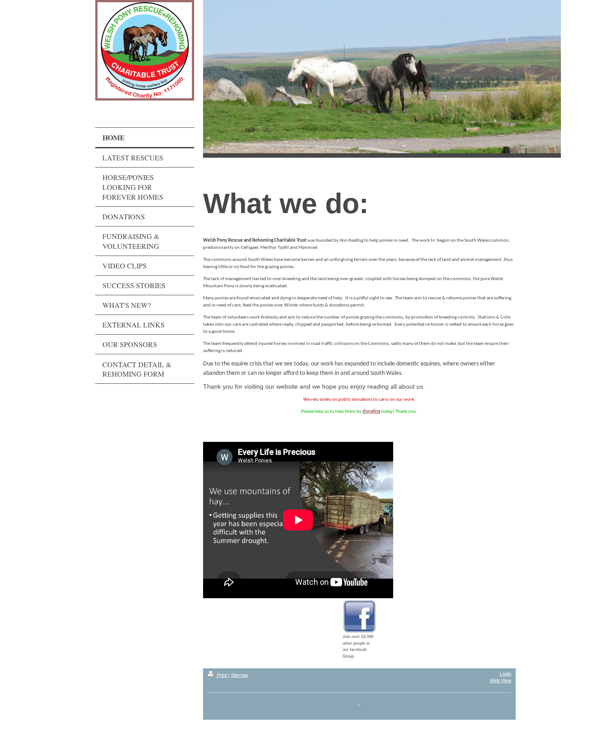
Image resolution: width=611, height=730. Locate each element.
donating (371, 411)
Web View (500, 680)
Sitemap (239, 675)
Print (222, 675)
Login (505, 673)
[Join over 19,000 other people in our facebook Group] (359, 616)
